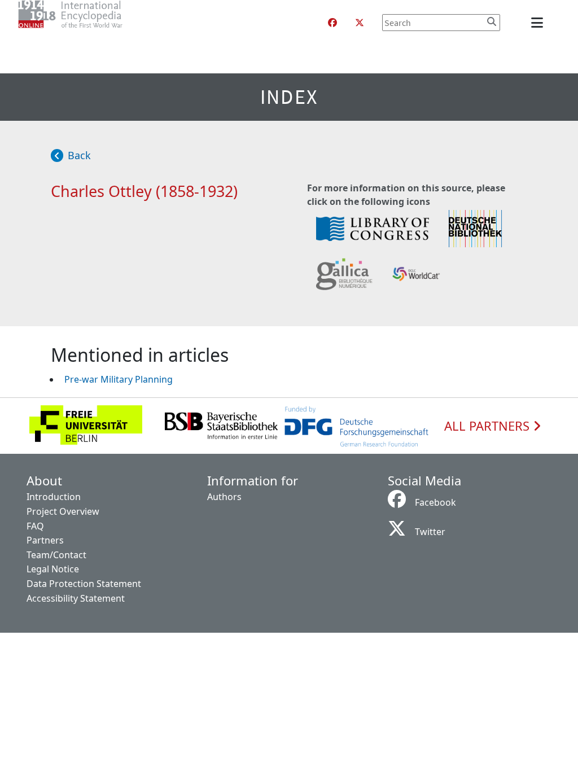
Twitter (430, 531)
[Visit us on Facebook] (332, 22)
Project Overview (63, 511)
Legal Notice (53, 569)
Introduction (54, 496)
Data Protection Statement (84, 583)
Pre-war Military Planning (118, 379)
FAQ (35, 526)
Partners (45, 540)
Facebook (435, 502)
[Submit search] (491, 21)
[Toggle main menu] (539, 22)
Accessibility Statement (76, 598)
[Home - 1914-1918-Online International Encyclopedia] (93, 22)
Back (79, 155)
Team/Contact (56, 555)
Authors (224, 496)
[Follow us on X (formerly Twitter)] (359, 22)
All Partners (488, 426)
